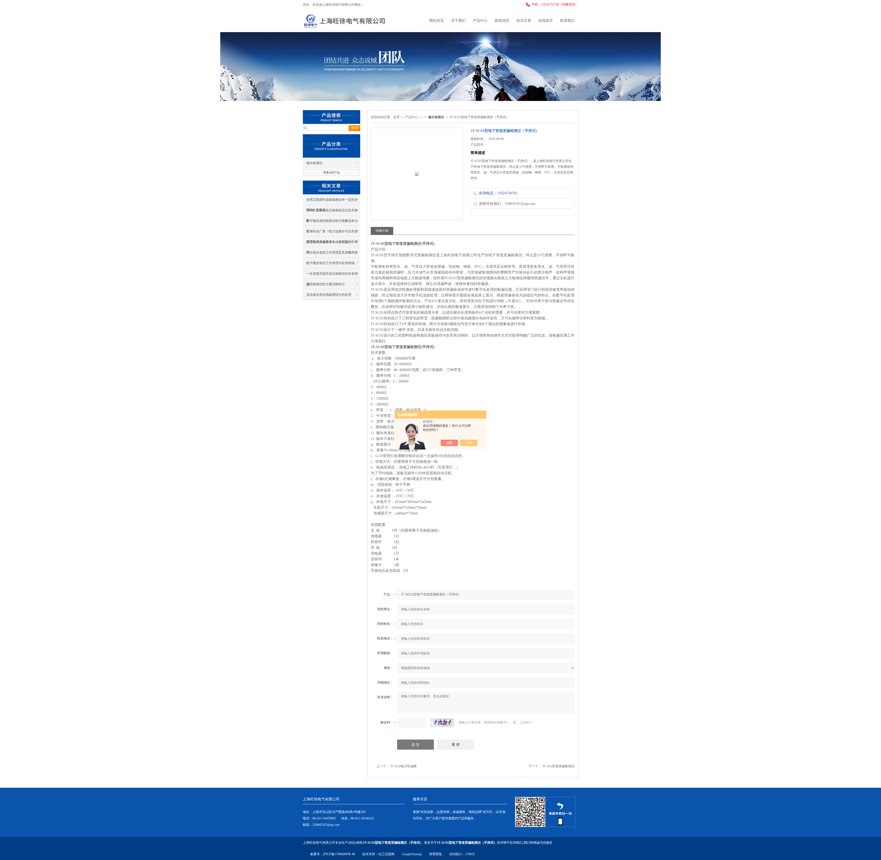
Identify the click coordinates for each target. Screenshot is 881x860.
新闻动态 (502, 20)
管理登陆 (435, 854)
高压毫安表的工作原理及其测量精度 (332, 252)
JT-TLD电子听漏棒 (403, 766)
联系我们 (567, 20)
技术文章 (523, 20)
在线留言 (545, 20)
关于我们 (458, 20)
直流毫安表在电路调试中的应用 (328, 294)
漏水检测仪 (314, 163)
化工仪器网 (386, 854)
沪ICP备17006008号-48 (339, 854)
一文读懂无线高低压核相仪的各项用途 (332, 275)
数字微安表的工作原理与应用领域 (330, 263)
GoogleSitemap (412, 854)
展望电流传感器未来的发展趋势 (328, 242)
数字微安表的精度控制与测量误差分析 (332, 222)
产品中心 (480, 20)
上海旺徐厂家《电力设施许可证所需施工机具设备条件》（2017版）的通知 (332, 233)
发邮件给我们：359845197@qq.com (507, 204)
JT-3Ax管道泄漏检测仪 (558, 766)
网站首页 (436, 20)
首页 (396, 117)
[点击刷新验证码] (442, 722)
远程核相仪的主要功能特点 (325, 284)
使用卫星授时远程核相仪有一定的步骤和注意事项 (332, 201)
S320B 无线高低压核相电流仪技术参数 (332, 212)
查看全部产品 (331, 172)
